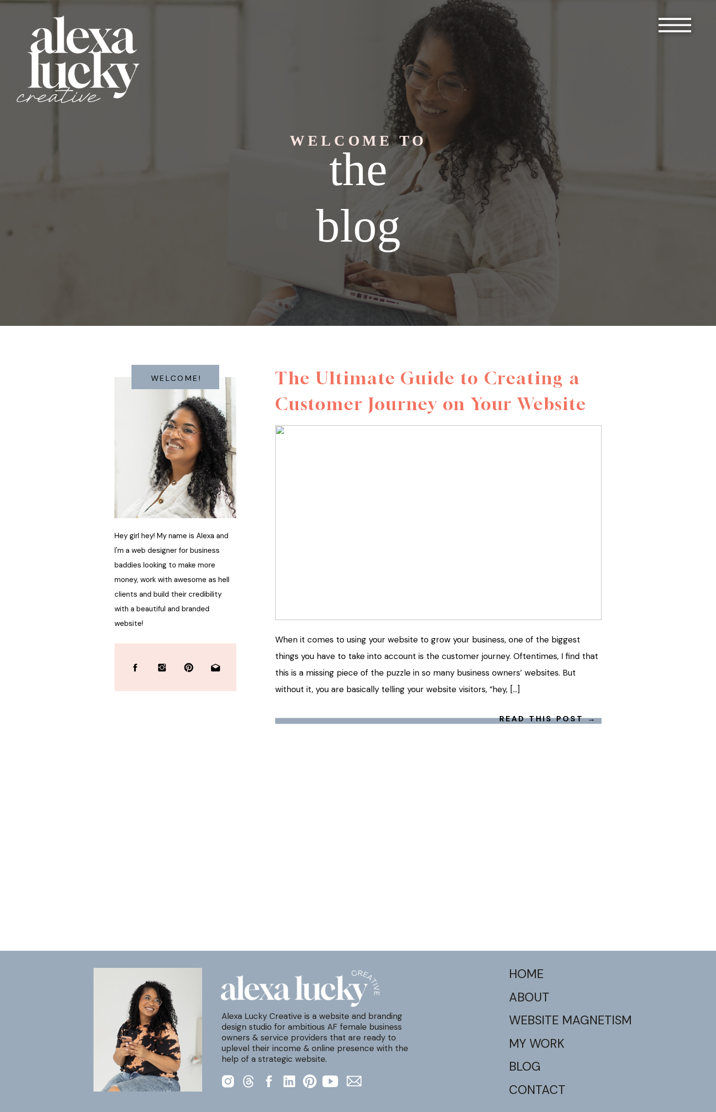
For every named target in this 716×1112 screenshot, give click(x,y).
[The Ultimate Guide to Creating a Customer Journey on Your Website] (438, 522)
